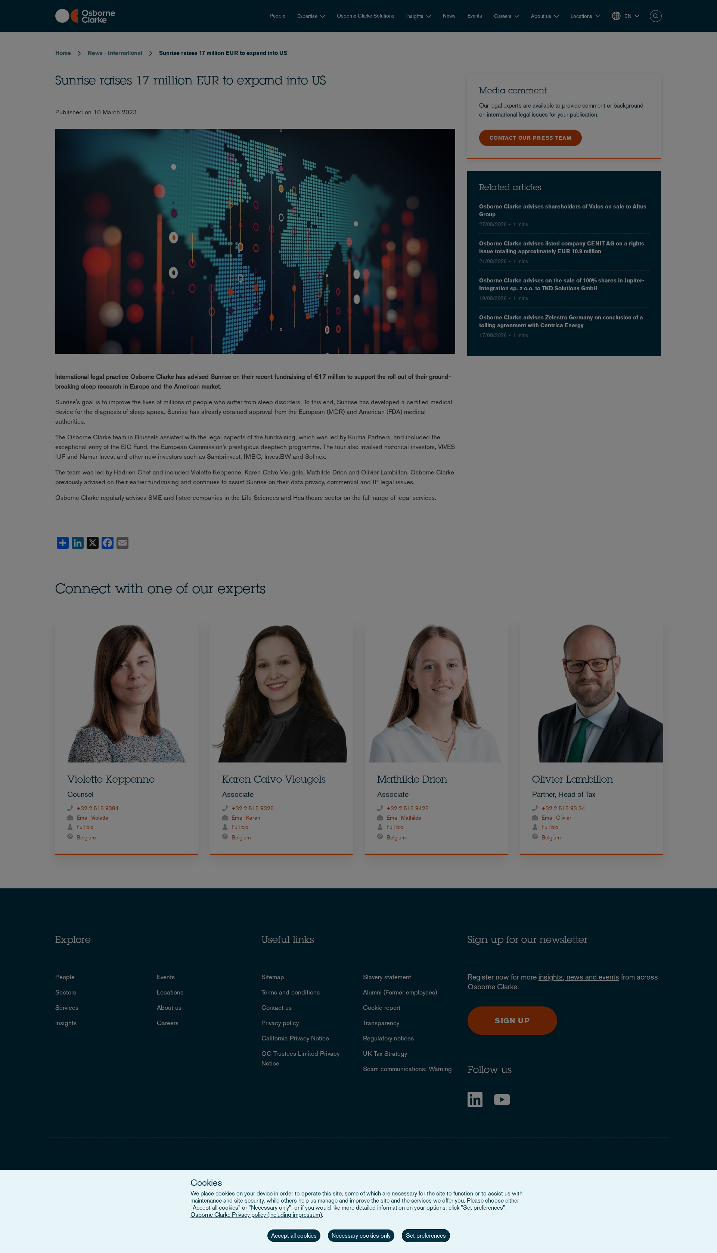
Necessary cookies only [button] (361, 1235)
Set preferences (426, 1235)
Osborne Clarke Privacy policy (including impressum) (256, 1214)
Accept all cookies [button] (294, 1235)
